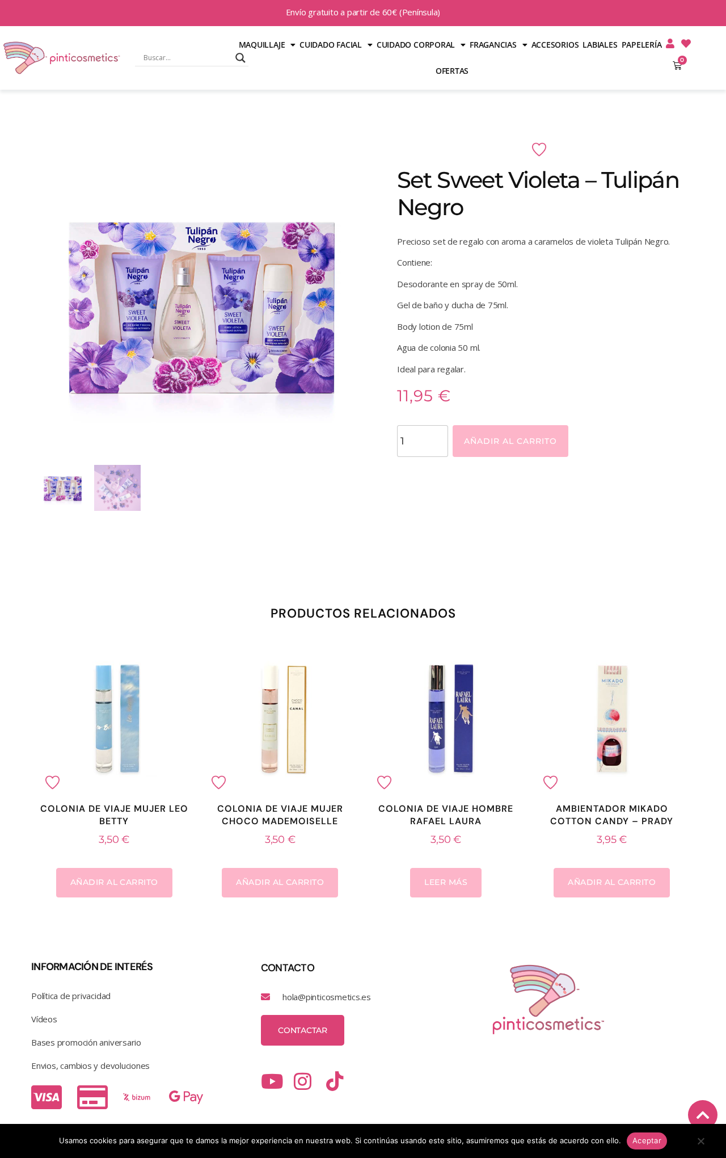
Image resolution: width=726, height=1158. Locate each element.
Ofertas (452, 70)
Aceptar (646, 1140)
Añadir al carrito (510, 441)
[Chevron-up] (702, 1115)
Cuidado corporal (416, 44)
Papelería (642, 44)
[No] (700, 1143)
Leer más (445, 882)
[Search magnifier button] (240, 58)
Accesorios (555, 44)
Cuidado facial (330, 44)
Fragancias (493, 44)
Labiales (600, 44)
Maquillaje (262, 44)
